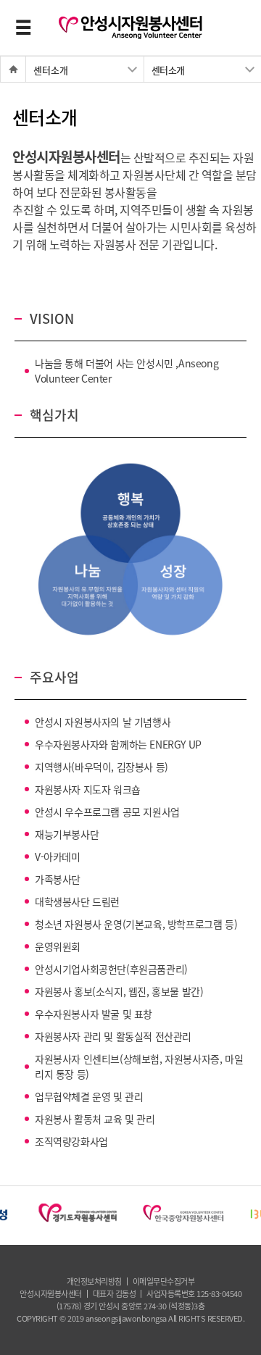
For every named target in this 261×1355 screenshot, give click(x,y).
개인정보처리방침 (94, 1281)
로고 (130, 27)
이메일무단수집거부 (164, 1281)
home (8, 69)
